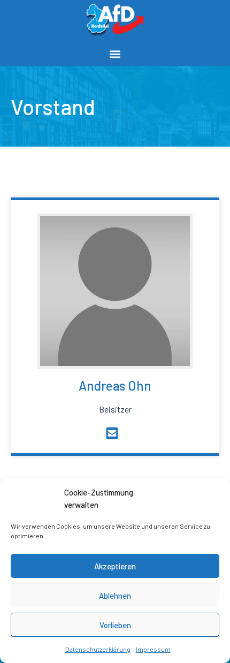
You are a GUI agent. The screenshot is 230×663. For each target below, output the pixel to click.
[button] (115, 54)
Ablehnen (115, 595)
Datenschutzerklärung (98, 649)
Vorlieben (115, 625)
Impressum (153, 649)
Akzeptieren (115, 566)
